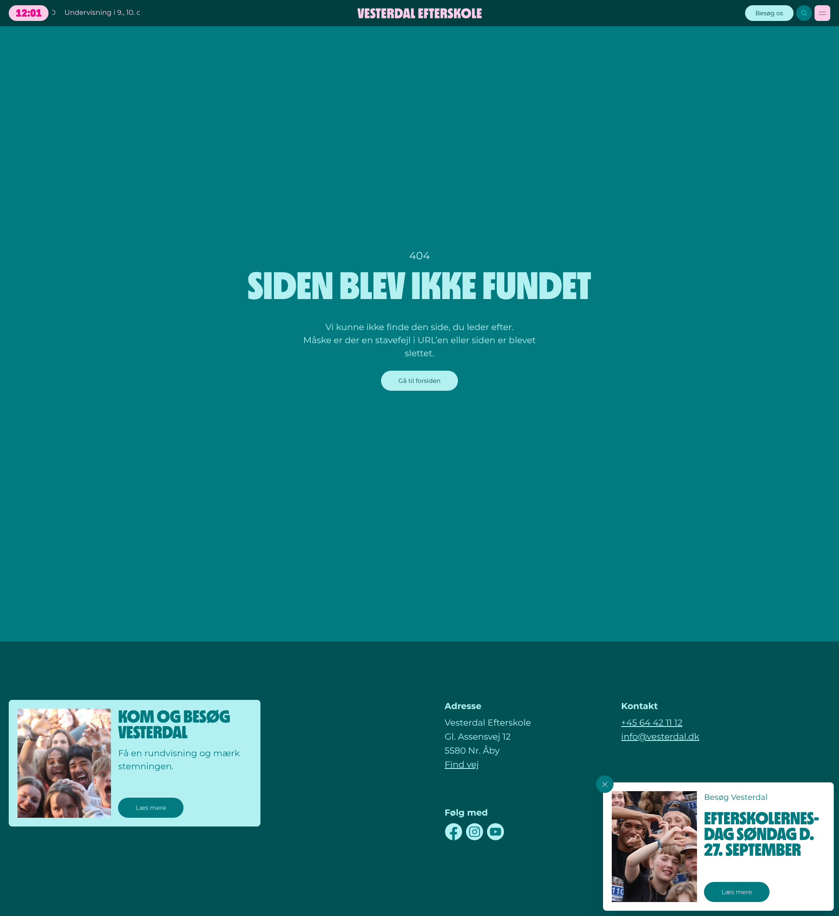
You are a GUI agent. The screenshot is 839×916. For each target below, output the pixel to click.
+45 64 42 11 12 (652, 723)
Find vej (462, 765)
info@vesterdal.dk (660, 737)
